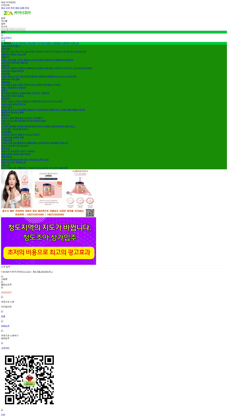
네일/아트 (72, 76)
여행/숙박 (5, 79)
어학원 (34, 101)
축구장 (23, 104)
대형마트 (24, 62)
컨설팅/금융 (6, 137)
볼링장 (25, 110)
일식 (13, 51)
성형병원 (42, 76)
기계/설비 (30, 168)
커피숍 (57, 51)
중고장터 (32, 43)
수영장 (38, 110)
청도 (3, 8)
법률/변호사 (32, 143)
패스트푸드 (30, 51)
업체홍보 (57, 43)
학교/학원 (5, 96)
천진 (13, 8)
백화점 (22, 68)
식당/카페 (5, 46)
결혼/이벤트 (6, 154)
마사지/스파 (61, 76)
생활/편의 (5, 54)
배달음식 (40, 51)
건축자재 (45, 93)
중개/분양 (12, 87)
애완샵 (40, 60)
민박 (13, 79)
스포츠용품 (77, 68)
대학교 (18, 101)
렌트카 (27, 85)
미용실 (14, 71)
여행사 (20, 85)
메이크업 (24, 159)
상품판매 (66, 43)
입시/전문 (58, 101)
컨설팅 (16, 137)
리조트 (14, 85)
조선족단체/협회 (18, 121)
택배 (17, 118)
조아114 (7, 43)
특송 (22, 118)
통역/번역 (21, 143)
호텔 (17, 79)
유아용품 (39, 68)
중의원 (34, 76)
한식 (13, 46)
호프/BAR (81, 51)
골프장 (16, 104)
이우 (8, 8)
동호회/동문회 (57, 126)
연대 (27, 8)
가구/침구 (35, 93)
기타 (13, 162)
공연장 (82, 110)
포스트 (15, 43)
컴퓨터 (21, 134)
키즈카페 (65, 51)
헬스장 (31, 110)
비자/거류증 (36, 85)
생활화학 (21, 168)
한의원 (27, 76)
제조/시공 (5, 162)
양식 (17, 51)
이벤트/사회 (18, 154)
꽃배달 (27, 60)
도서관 (50, 101)
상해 (22, 8)
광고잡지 (24, 146)
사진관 (34, 60)
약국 (22, 76)
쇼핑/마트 (5, 62)
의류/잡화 (48, 68)
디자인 (23, 151)
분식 (22, 51)
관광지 (57, 85)
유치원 (14, 96)
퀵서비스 (15, 112)
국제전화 (17, 129)
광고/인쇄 (5, 146)
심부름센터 (58, 60)
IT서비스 (29, 134)
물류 (22, 112)
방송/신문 (15, 146)
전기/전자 (53, 168)
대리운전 (48, 60)
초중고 (20, 96)
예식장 (27, 154)
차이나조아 (26, 272)
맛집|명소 (22, 43)
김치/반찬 (67, 68)
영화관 (52, 110)
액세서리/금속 (42, 168)
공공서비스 (69, 126)
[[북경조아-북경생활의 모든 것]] (17, 16)
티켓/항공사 (48, 85)
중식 (17, 46)
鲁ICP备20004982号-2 (43, 272)
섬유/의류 (63, 168)
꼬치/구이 (49, 51)
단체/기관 (5, 121)
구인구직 (41, 43)
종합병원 (51, 76)
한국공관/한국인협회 (36, 121)
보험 (15, 143)
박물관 (75, 110)
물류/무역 (5, 112)
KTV (58, 110)
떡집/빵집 (87, 68)
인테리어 (21, 87)
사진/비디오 (34, 159)
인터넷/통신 (6, 129)
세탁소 (14, 54)
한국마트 (15, 62)
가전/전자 (57, 68)
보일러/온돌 (25, 93)
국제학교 (26, 101)
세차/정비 (68, 60)
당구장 (18, 110)
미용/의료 (5, 71)
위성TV (25, 129)
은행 (22, 137)
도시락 (73, 51)
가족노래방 (66, 110)
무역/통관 (37, 118)
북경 (17, 8)
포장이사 (28, 118)
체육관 (45, 110)
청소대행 (21, 54)
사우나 (20, 60)
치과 (17, 76)
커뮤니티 (75, 43)
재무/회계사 (44, 143)
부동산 (49, 43)
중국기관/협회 (43, 126)
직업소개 (64, 143)
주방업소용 (20, 162)
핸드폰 (36, 134)
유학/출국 (54, 143)
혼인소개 (44, 159)
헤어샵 (20, 71)
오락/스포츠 (6, 104)
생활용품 (30, 68)
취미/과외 (41, 101)
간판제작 (30, 151)
